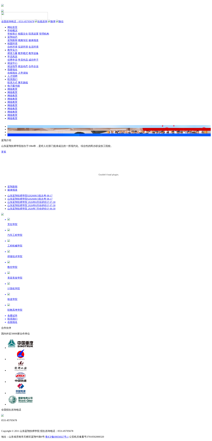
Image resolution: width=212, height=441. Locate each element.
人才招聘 (12, 76)
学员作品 (23, 59)
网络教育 (12, 89)
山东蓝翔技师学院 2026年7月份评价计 (31, 208)
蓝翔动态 (12, 37)
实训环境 (23, 46)
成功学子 (33, 59)
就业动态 (23, 66)
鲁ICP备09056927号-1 (57, 436)
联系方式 (12, 82)
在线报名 (12, 72)
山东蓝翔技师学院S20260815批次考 (29, 195)
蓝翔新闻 (12, 40)
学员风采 (12, 56)
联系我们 (12, 79)
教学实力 (12, 50)
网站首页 (12, 27)
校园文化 (23, 33)
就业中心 (12, 63)
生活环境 (33, 46)
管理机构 (44, 33)
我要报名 (12, 69)
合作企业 (33, 66)
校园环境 (12, 43)
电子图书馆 (13, 86)
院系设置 (33, 33)
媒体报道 (33, 40)
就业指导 (12, 66)
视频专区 (23, 40)
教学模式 (23, 53)
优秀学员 (12, 59)
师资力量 (12, 53)
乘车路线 (23, 82)
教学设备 (33, 53)
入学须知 (23, 72)
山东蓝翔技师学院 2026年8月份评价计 (31, 202)
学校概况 (12, 30)
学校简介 (12, 33)
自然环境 (12, 46)
